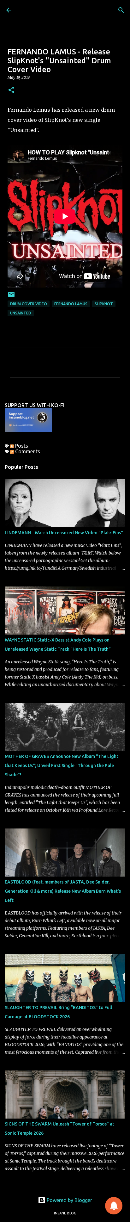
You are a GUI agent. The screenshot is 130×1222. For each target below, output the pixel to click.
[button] (11, 90)
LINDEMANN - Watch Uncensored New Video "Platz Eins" (64, 532)
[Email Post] (11, 297)
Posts (21, 446)
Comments (27, 451)
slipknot (104, 304)
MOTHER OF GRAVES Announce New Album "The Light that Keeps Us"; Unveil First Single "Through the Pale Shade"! (61, 765)
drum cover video (28, 304)
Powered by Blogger (68, 1200)
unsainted (20, 313)
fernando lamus (70, 304)
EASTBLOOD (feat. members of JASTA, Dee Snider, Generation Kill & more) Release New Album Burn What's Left (63, 891)
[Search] (121, 10)
